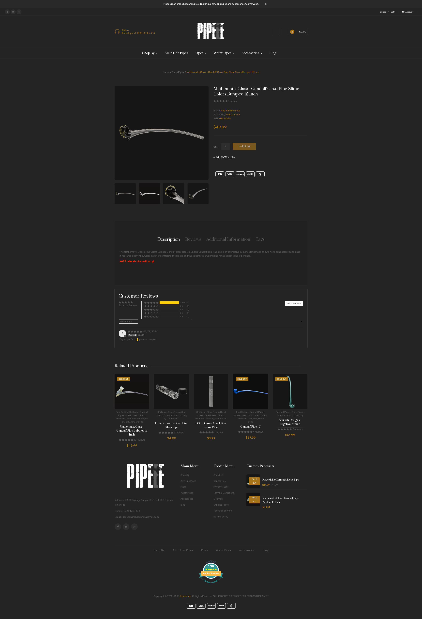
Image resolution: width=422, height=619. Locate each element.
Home (166, 72)
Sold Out (244, 146)
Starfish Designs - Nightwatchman (290, 422)
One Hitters (210, 415)
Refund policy (220, 516)
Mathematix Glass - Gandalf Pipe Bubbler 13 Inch (131, 431)
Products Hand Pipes (137, 418)
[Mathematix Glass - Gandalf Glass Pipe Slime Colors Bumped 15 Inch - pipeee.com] (125, 193)
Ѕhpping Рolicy (221, 504)
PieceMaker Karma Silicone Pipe (280, 479)
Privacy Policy (220, 487)
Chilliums (161, 412)
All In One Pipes (188, 481)
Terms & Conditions (223, 493)
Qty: (215, 147)
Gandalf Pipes (257, 412)
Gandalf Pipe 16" (250, 427)
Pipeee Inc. (185, 596)
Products (120, 418)
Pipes (142, 415)
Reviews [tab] (193, 239)
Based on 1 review (128, 305)
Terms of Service (222, 510)
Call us (125, 30)
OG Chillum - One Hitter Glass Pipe (211, 425)
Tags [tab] (260, 239)
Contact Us (219, 481)
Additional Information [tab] (228, 239)
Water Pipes (187, 493)
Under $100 (137, 422)
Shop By (126, 422)
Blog (183, 504)
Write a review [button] (293, 303)
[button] (220, 101)
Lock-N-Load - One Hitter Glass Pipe (171, 425)
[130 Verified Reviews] (211, 585)
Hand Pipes (253, 415)
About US (218, 475)
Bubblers (133, 412)
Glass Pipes (178, 72)
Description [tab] (168, 239)
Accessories (187, 499)
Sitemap (218, 499)
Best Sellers (122, 412)
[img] (135, 331)
